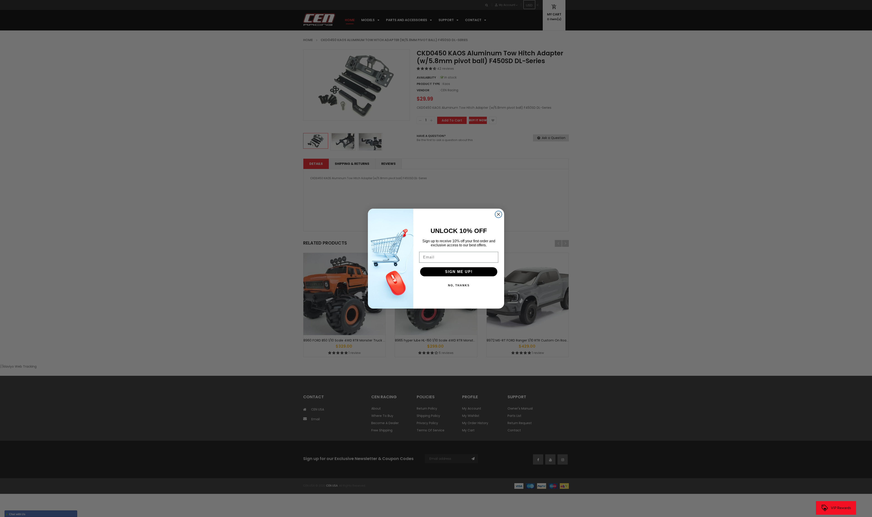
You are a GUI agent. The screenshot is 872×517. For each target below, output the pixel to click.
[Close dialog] (498, 214)
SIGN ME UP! (459, 272)
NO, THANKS (459, 285)
